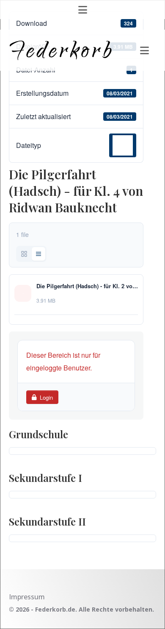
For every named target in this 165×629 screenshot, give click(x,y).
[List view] (38, 254)
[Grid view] (24, 254)
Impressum (27, 596)
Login (46, 397)
